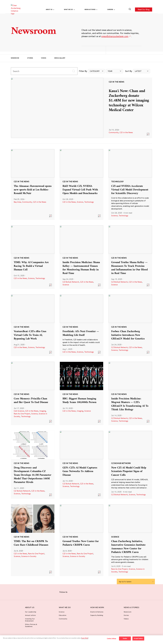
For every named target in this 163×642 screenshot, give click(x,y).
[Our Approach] (16, 9)
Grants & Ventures (96, 612)
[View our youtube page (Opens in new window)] (102, 592)
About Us (49, 9)
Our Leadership (30, 612)
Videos (43, 58)
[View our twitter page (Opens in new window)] (96, 592)
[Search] (130, 9)
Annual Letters (30, 615)
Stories (30, 58)
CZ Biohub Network (71, 282)
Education (62, 615)
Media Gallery (59, 58)
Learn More (85, 638)
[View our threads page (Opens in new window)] (84, 592)
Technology (89, 202)
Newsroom (15, 58)
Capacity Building (96, 615)
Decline (125, 638)
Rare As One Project (22, 414)
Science (80, 202)
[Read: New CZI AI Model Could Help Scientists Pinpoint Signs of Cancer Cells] (130, 465)
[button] (96, 71)
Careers (110, 9)
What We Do (68, 9)
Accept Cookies (138, 638)
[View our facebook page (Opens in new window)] (72, 592)
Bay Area (17, 202)
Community (114, 132)
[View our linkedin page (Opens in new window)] (90, 592)
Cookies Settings (111, 638)
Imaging (42, 411)
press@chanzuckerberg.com (114, 36)
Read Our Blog (143, 9)
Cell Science (19, 411)
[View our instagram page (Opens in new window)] (78, 592)
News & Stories (90, 9)
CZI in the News (126, 132)
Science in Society (28, 556)
